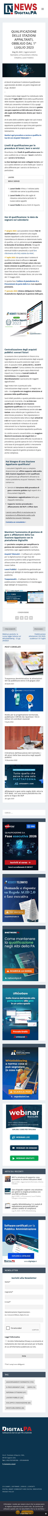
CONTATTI (31, 1486)
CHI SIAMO (6, 1486)
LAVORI (11, 177)
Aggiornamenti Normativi (29, 1182)
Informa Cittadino (16, 1392)
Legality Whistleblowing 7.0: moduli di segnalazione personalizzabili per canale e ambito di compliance (27, 1206)
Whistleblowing (31, 1211)
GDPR (23, 1211)
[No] (44, 1508)
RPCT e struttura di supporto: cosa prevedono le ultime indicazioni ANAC (27, 1178)
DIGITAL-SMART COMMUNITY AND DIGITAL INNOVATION (22, 1489)
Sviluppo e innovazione (19, 1198)
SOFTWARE (15, 1486)
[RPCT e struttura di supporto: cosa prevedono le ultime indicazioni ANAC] (8, 1179)
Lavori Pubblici (28, 58)
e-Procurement (25, 55)
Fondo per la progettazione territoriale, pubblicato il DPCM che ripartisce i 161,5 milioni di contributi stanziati (22, 717)
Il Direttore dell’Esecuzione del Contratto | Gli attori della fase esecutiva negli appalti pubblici (23, 755)
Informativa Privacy (23, 1341)
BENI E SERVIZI (14, 181)
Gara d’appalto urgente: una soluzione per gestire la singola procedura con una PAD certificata (27, 1192)
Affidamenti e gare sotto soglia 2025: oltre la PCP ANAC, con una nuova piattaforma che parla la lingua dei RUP (24, 793)
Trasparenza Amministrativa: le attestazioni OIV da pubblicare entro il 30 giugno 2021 (23, 679)
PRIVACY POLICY (8, 1492)
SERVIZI (23, 1486)
